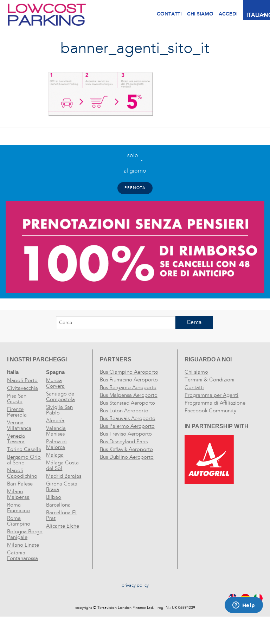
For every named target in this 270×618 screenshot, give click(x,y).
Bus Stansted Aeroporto (127, 403)
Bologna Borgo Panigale (25, 534)
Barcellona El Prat (61, 515)
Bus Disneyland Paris (124, 441)
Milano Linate (23, 545)
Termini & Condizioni (209, 379)
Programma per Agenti (211, 395)
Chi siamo (196, 372)
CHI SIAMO (200, 14)
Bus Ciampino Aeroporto (129, 372)
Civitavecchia (22, 388)
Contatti (169, 14)
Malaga (55, 455)
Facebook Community (210, 410)
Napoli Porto (22, 380)
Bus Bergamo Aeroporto (128, 387)
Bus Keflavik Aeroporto (126, 449)
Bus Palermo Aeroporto (127, 426)
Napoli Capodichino (22, 473)
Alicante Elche (62, 526)
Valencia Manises (56, 431)
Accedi (228, 14)
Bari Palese (20, 484)
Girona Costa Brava (61, 487)
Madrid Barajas (63, 476)
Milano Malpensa (18, 494)
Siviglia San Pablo (59, 410)
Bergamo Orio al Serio (24, 460)
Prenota (135, 188)
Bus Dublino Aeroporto (127, 457)
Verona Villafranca (19, 425)
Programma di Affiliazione (215, 403)
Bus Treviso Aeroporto (126, 434)
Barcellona (58, 505)
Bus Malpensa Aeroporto (129, 395)
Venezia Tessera (16, 439)
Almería (55, 420)
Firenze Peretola (17, 412)
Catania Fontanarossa (22, 555)
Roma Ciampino (18, 521)
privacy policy (135, 585)
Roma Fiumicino (18, 508)
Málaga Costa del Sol (62, 465)
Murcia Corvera (55, 383)
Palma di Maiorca (56, 444)
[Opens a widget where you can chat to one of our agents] (243, 605)
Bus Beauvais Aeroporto (127, 418)
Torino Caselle (24, 449)
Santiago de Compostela (60, 397)
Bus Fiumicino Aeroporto (129, 379)
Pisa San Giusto (16, 399)
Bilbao (53, 497)
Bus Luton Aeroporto (124, 410)
